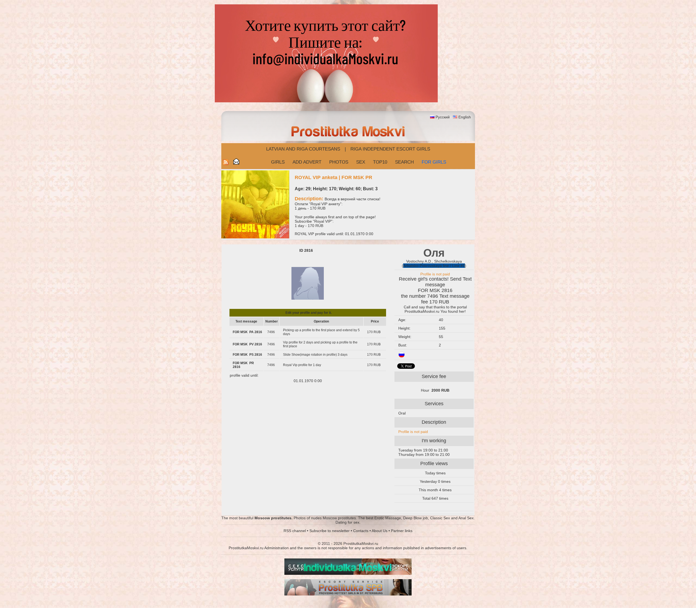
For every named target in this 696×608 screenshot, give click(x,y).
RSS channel (295, 531)
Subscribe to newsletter (329, 531)
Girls (278, 162)
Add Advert (307, 162)
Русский (443, 117)
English (464, 117)
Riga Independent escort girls (390, 149)
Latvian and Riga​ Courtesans (303, 149)
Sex (360, 162)
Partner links (401, 531)
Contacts (360, 531)
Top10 (380, 162)
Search (404, 162)
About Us (379, 531)
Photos (338, 162)
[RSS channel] (226, 163)
